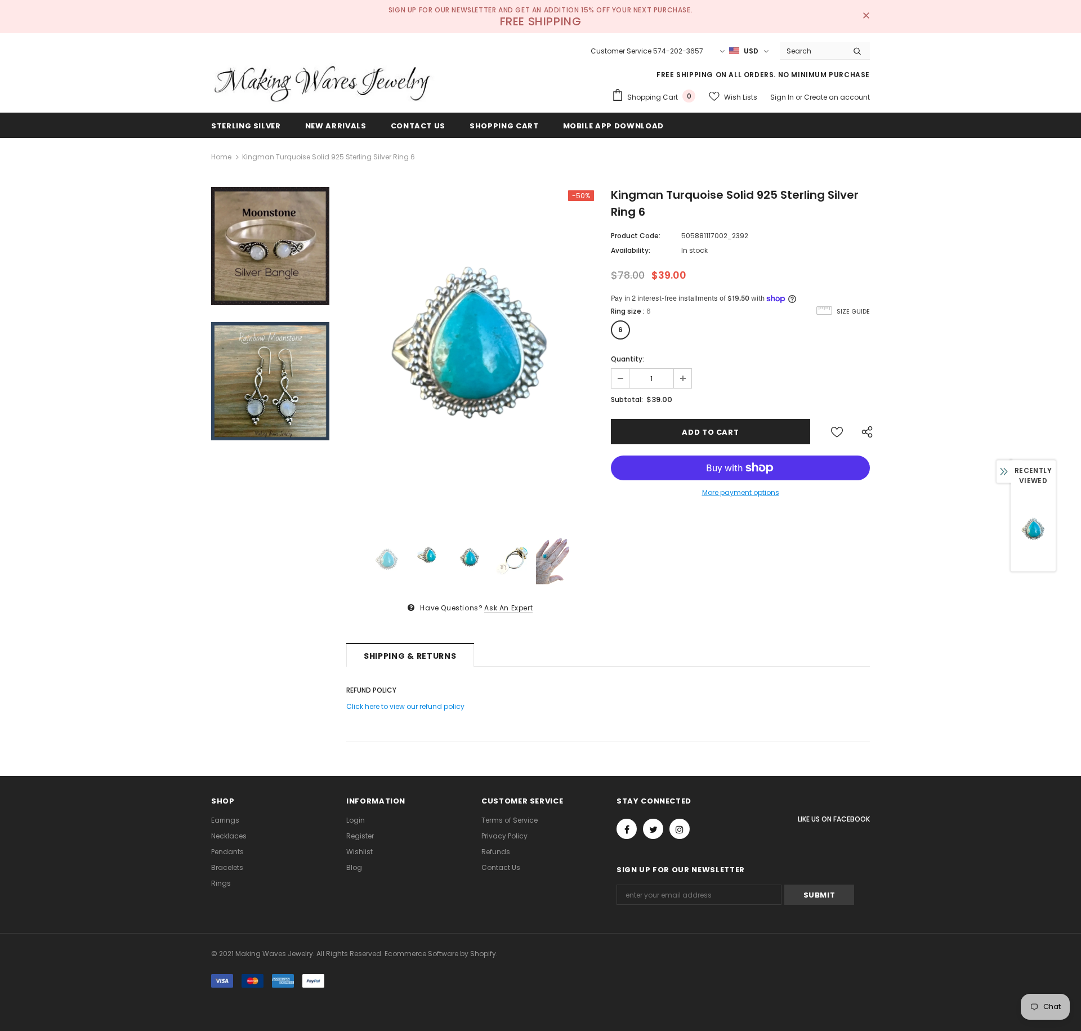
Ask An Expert (508, 608)
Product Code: (635, 235)
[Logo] (323, 82)
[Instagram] (679, 829)
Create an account (837, 97)
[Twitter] (653, 829)
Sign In (783, 97)
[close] (866, 16)
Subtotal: (627, 399)
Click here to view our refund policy (405, 706)
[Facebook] (627, 829)
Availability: (630, 250)
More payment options (740, 492)
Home (221, 157)
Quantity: (627, 359)
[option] (470, 355)
